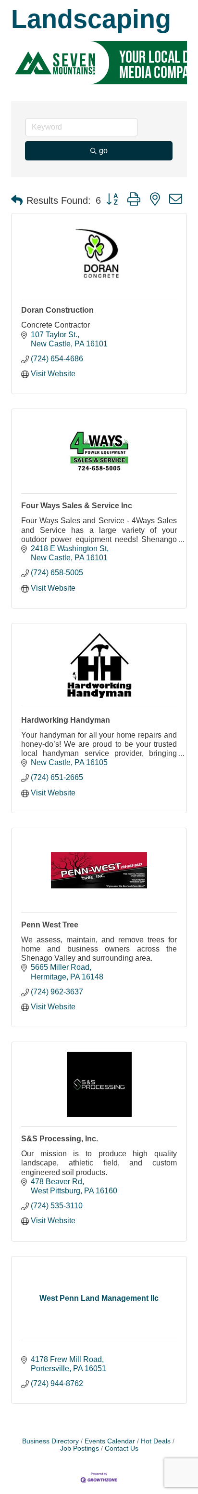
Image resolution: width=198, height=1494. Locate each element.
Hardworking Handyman (65, 720)
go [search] (103, 150)
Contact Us (121, 1448)
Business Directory (50, 1441)
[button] (17, 200)
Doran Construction (57, 310)
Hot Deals (156, 1441)
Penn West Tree (49, 925)
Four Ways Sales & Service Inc (76, 506)
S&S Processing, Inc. (59, 1139)
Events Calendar (110, 1441)
